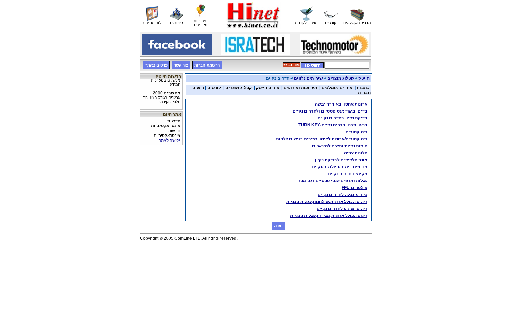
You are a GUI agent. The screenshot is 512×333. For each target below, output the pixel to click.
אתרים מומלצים (336, 87)
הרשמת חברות (207, 65)
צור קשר (181, 65)
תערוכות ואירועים (300, 87)
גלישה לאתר (169, 140)
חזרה (278, 226)
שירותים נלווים (308, 78)
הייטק (364, 78)
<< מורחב (291, 65)
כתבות (363, 87)
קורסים (213, 87)
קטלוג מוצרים (340, 78)
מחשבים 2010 (161, 95)
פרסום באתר (156, 65)
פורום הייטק (267, 87)
